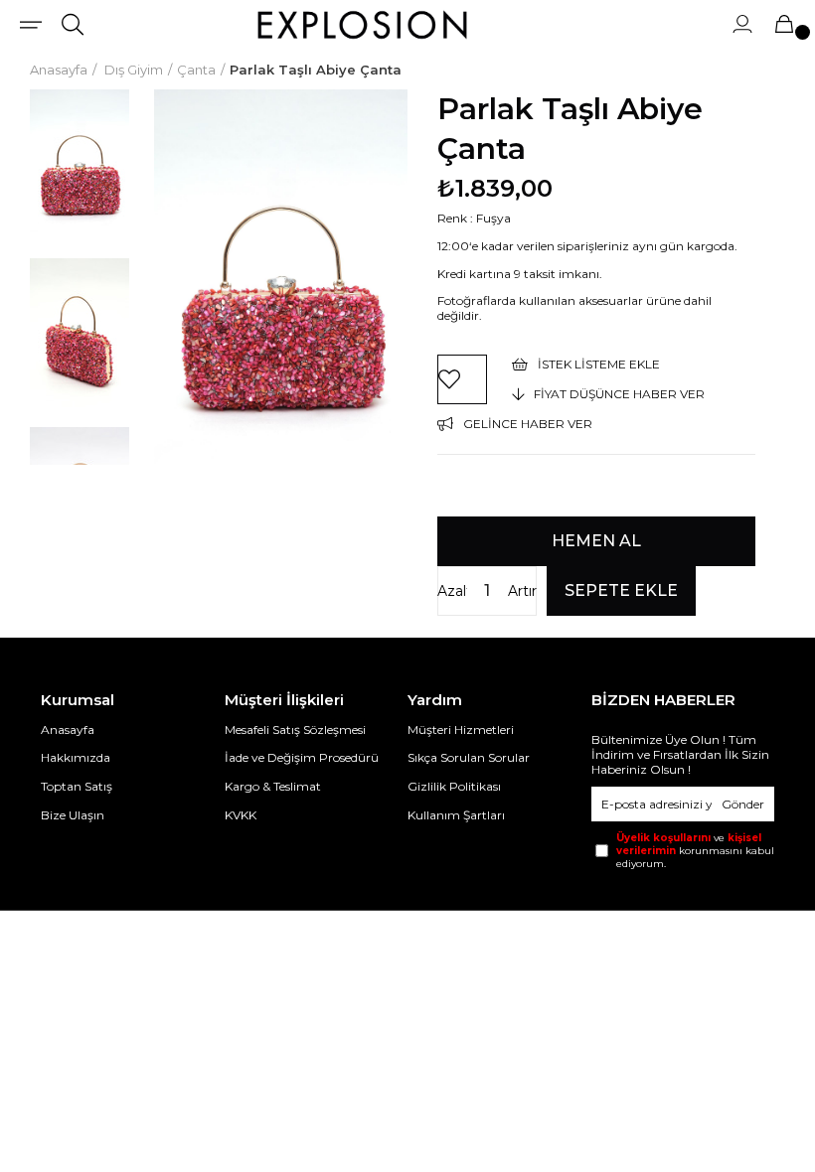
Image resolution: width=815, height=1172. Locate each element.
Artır (522, 591)
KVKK (240, 814)
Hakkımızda (75, 757)
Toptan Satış (76, 786)
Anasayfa (67, 729)
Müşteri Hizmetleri (461, 729)
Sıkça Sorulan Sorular (469, 757)
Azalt (452, 591)
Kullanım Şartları (456, 814)
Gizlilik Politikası (454, 786)
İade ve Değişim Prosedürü (302, 757)
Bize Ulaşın (72, 814)
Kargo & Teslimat (273, 786)
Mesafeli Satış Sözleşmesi (295, 729)
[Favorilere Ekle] (462, 379)
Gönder (743, 804)
